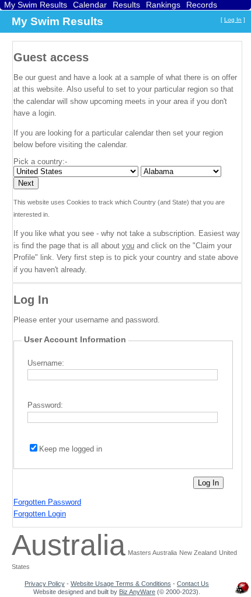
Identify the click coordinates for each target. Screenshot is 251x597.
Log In (233, 19)
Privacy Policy (45, 583)
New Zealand (198, 552)
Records (201, 4)
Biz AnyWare (137, 591)
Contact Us (193, 583)
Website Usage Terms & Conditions (121, 583)
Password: (45, 405)
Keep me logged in (70, 449)
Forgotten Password (47, 502)
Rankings (163, 4)
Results (126, 4)
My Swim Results (35, 4)
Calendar (90, 4)
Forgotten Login (39, 513)
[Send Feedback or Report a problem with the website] (242, 593)
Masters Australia (152, 552)
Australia (69, 545)
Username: (45, 363)
